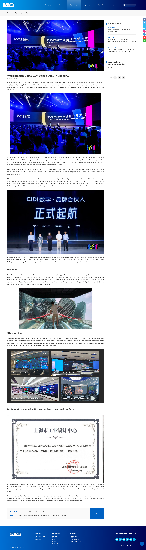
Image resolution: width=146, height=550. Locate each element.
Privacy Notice (56, 543)
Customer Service (40, 538)
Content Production (75, 541)
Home (9, 13)
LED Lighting (73, 536)
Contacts (38, 533)
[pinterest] (134, 539)
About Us (54, 536)
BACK (98, 513)
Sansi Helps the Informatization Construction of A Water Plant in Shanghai (38, 515)
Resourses (18, 13)
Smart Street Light (75, 539)
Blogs (28, 13)
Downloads (55, 541)
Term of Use (55, 545)
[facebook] (115, 77)
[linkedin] (123, 77)
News (54, 538)
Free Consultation (40, 536)
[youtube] (130, 539)
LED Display (73, 538)
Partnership (38, 539)
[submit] (124, 5)
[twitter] (119, 77)
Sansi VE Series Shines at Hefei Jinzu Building (29, 512)
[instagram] (123, 539)
